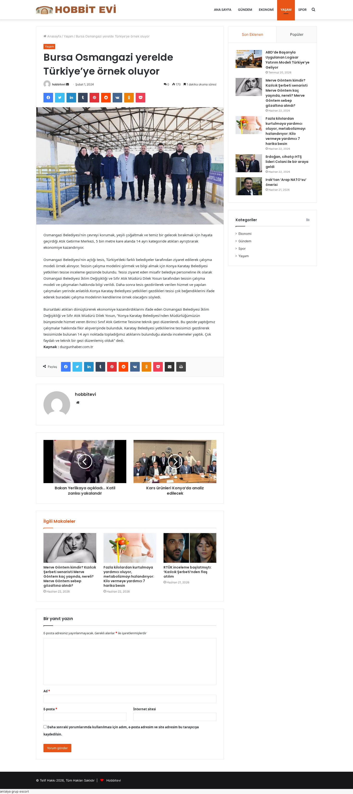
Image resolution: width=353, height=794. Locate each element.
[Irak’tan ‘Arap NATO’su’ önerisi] (249, 186)
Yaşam (286, 10)
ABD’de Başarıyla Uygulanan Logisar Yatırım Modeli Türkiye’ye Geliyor (288, 60)
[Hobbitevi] (78, 9)
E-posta (50, 709)
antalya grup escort (14, 791)
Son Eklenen (252, 34)
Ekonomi (266, 10)
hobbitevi (58, 84)
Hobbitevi (113, 780)
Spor (302, 10)
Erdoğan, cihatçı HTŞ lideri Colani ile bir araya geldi (287, 161)
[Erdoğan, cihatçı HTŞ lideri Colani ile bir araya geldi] (249, 163)
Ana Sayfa (222, 10)
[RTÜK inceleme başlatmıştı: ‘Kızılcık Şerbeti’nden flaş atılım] (190, 548)
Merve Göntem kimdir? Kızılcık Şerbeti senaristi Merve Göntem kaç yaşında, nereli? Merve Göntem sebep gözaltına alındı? (69, 576)
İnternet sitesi (144, 709)
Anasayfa (53, 36)
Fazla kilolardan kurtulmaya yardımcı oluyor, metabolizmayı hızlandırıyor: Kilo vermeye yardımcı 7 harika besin (128, 576)
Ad (46, 691)
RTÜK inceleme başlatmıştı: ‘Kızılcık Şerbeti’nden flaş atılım (188, 572)
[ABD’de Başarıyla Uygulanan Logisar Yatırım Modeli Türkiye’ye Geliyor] (249, 59)
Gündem (245, 10)
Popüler (297, 34)
